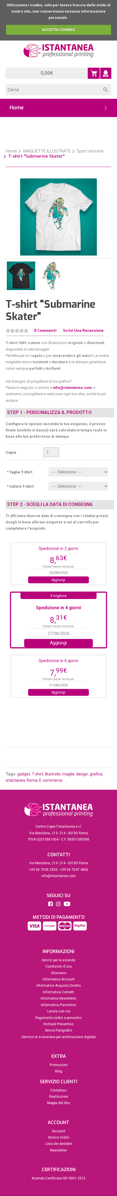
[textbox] (53, 89)
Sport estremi (90, 151)
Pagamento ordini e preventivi (58, 1018)
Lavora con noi (58, 1011)
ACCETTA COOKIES (58, 29)
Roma (32, 780)
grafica (96, 774)
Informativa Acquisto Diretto (58, 986)
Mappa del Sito (58, 1103)
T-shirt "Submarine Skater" (36, 156)
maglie (68, 774)
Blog (58, 1071)
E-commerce (50, 780)
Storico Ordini (58, 1137)
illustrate (52, 774)
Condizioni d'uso (58, 966)
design (82, 774)
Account (58, 1131)
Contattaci (58, 1090)
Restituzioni (58, 1097)
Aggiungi (58, 580)
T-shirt (37, 774)
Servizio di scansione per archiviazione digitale (59, 1037)
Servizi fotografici (58, 1030)
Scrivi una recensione (83, 330)
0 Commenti (45, 330)
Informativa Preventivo (58, 1005)
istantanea (15, 780)
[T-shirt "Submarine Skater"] (58, 216)
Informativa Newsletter (58, 998)
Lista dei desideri (58, 1144)
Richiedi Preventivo (58, 1024)
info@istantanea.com (72, 387)
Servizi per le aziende (58, 960)
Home (11, 151)
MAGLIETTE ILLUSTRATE (47, 151)
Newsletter (58, 1150)
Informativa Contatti (58, 992)
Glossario (58, 973)
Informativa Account (59, 979)
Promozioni (59, 1065)
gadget (23, 774)
